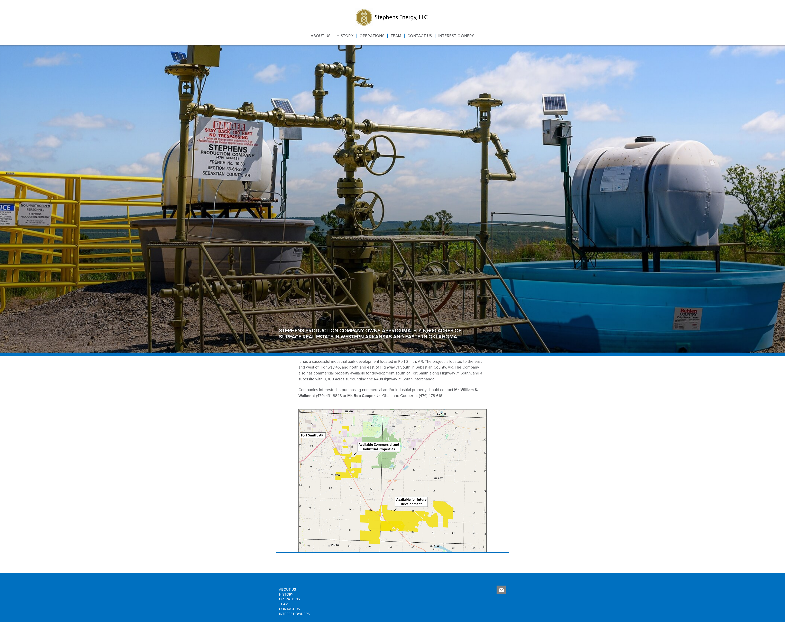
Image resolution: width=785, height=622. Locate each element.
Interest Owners (441, 36)
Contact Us (414, 36)
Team (396, 36)
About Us (338, 36)
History (357, 36)
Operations (377, 36)
